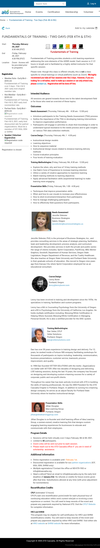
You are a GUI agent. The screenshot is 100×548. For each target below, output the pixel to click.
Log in (93, 3)
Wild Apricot (78, 545)
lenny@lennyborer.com (59, 285)
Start (4, 44)
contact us (41, 83)
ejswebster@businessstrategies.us (67, 223)
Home (2, 20)
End (3, 53)
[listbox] (86, 28)
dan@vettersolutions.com (58, 339)
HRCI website (39, 523)
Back (8, 28)
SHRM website (54, 523)
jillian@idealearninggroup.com (44, 414)
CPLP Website (89, 504)
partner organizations (81, 462)
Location (5, 62)
